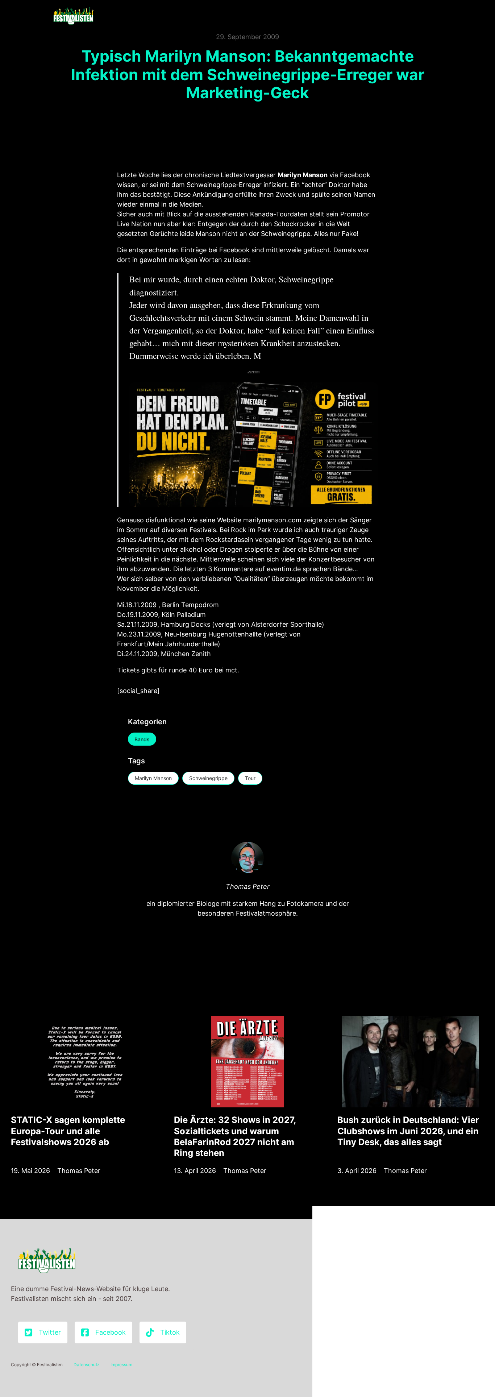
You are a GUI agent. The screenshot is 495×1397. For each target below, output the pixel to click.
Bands (142, 739)
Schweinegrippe (208, 778)
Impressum (121, 1364)
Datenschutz (87, 1364)
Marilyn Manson (153, 778)
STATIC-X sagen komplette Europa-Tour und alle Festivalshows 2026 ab (68, 1131)
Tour (250, 778)
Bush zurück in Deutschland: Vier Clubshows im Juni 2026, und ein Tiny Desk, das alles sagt (408, 1131)
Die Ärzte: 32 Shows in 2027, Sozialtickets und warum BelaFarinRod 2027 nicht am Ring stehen (235, 1136)
